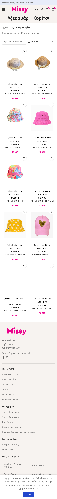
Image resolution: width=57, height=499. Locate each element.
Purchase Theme (10, 399)
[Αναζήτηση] (36, 9)
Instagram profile (10, 374)
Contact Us (7, 389)
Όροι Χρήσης (8, 422)
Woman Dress (9, 384)
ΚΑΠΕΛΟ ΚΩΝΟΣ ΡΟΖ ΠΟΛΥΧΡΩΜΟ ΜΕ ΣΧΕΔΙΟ (15, 202)
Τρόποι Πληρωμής (10, 412)
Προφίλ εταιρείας (10, 444)
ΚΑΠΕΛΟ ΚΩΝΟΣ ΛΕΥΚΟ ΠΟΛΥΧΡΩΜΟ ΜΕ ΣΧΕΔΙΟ (15, 148)
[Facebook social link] (3, 357)
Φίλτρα (34, 41)
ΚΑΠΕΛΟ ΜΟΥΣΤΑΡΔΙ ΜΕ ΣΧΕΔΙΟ (15, 255)
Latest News (8, 394)
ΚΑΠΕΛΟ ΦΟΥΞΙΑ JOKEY (42, 308)
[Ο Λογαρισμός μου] (42, 9)
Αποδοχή (28, 495)
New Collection (9, 379)
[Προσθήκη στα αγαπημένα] (24, 51)
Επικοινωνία (8, 449)
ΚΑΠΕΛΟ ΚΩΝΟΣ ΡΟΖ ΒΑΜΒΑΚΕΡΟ (42, 148)
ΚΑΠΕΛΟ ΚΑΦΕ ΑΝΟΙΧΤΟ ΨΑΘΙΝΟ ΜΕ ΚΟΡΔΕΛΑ (42, 95)
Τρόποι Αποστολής (11, 417)
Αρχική (5, 27)
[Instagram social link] (7, 357)
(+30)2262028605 (12, 348)
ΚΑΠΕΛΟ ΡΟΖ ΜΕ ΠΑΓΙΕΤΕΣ (42, 254)
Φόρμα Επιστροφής (11, 427)
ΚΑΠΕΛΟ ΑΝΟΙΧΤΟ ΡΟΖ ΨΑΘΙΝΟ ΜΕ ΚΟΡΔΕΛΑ (15, 95)
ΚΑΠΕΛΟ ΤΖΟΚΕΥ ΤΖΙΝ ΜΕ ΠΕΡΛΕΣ (15, 311)
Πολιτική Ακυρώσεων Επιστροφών (18, 432)
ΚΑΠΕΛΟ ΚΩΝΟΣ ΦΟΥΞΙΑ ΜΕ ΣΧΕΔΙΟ (42, 202)
